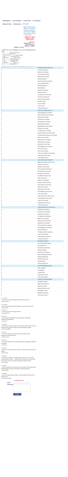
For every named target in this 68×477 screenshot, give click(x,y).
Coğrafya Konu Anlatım (43, 119)
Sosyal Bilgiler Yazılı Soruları (45, 191)
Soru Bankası (36, 20)
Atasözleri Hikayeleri (43, 70)
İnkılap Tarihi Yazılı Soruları (44, 182)
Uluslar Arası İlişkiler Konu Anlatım (46, 153)
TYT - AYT (25, 24)
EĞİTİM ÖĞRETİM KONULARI (45, 67)
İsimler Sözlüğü (41, 268)
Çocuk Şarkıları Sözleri (43, 74)
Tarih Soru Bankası (42, 229)
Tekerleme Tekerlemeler (44, 97)
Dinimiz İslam (17, 24)
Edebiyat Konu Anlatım (43, 124)
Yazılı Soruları (27, 20)
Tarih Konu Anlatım (42, 148)
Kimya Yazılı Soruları (43, 187)
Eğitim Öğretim (6, 20)
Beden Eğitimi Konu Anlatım (45, 112)
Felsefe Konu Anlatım (43, 128)
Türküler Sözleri (42, 101)
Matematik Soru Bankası (44, 223)
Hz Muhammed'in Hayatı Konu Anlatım (47, 135)
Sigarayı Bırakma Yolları (44, 288)
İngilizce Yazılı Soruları (43, 180)
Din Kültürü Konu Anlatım (44, 121)
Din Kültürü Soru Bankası (44, 211)
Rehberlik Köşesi (42, 92)
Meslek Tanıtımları (42, 250)
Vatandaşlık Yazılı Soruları (44, 202)
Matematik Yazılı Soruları (44, 189)
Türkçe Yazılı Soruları (43, 200)
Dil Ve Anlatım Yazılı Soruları (45, 169)
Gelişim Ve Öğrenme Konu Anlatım (46, 133)
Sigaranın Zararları (42, 286)
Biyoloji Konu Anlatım (43, 117)
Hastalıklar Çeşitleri (42, 281)
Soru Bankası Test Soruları (44, 94)
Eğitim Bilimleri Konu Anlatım (45, 126)
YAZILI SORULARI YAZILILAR (45, 160)
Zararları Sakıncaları (43, 274)
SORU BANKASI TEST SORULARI (46, 207)
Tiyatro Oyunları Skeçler (44, 99)
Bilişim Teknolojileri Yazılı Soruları (46, 162)
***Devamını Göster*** (43, 108)
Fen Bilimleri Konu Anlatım (44, 130)
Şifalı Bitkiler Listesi (42, 290)
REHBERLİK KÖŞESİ (43, 241)
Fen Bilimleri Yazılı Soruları (44, 175)
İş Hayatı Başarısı (42, 245)
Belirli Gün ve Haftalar (43, 72)
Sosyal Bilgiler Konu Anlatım (45, 146)
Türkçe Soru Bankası (43, 234)
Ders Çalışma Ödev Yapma (44, 243)
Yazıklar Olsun (41, 272)
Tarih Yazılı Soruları (42, 193)
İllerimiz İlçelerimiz (42, 79)
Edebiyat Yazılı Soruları (43, 173)
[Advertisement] (34, 9)
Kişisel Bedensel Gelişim (44, 247)
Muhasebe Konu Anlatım (44, 144)
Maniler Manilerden (42, 85)
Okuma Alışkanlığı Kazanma (45, 254)
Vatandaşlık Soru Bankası (44, 236)
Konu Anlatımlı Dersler (43, 83)
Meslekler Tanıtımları (43, 90)
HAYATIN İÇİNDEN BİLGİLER (45, 265)
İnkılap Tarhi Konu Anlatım (44, 139)
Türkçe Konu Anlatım (43, 151)
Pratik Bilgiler (41, 270)
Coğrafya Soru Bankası (43, 209)
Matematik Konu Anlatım (44, 142)
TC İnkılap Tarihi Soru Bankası (45, 232)
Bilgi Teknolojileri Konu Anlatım (45, 114)
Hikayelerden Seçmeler (43, 76)
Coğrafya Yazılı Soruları (43, 166)
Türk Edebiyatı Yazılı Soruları (45, 198)
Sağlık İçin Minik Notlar (43, 283)
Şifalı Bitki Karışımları (43, 292)
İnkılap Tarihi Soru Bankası (44, 220)
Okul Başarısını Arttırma (44, 252)
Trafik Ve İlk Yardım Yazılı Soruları (46, 196)
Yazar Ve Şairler (41, 103)
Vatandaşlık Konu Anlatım (44, 155)
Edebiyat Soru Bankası (43, 214)
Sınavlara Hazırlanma (43, 259)
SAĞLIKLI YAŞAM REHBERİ (45, 279)
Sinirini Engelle (41, 261)
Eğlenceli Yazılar (7, 24)
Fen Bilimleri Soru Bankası (44, 216)
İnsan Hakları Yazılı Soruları (44, 184)
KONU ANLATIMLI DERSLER (45, 110)
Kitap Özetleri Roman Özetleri (45, 81)
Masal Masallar (41, 87)
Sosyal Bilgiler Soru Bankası (45, 227)
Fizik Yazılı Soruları (42, 178)
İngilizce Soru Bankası (43, 218)
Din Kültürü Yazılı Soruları (44, 171)
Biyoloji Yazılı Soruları (43, 164)
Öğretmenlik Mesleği (43, 256)
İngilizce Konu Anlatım (43, 137)
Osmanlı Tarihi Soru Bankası (45, 225)
